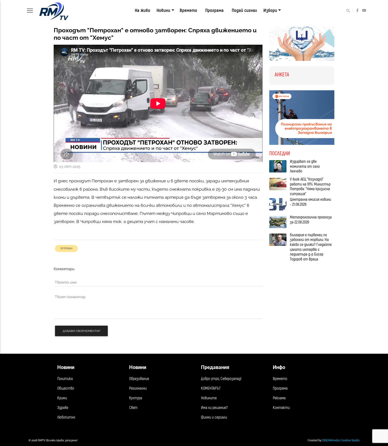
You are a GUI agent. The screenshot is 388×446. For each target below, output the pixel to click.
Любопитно (66, 417)
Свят (133, 407)
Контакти (281, 407)
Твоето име (66, 282)
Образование (139, 378)
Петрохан (66, 248)
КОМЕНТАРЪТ (210, 388)
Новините (209, 398)
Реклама (279, 398)
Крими (62, 398)
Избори (270, 10)
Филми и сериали (214, 417)
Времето (188, 10)
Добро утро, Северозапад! (221, 378)
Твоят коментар (70, 297)
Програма (214, 10)
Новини (163, 10)
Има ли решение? (214, 407)
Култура (135, 398)
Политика (65, 378)
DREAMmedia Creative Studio (340, 440)
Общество (65, 388)
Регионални (138, 388)
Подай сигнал (244, 10)
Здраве (62, 407)
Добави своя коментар (81, 331)
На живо (142, 10)
